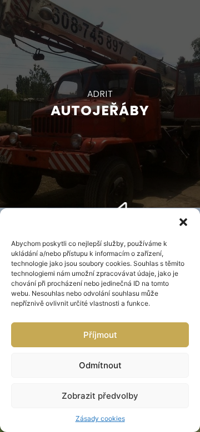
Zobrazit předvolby (100, 395)
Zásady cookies (100, 418)
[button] (183, 222)
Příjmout (100, 335)
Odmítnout (100, 365)
